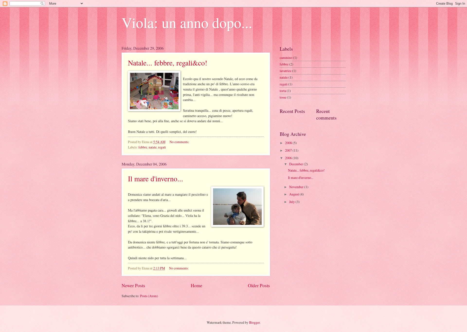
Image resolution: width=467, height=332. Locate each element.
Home (196, 285)
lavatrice (285, 70)
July (292, 201)
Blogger (254, 322)
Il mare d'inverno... (155, 178)
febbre (142, 147)
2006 (289, 158)
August (294, 194)
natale (153, 147)
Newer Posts (133, 285)
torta (283, 90)
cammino (286, 57)
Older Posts (259, 285)
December (296, 164)
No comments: (180, 141)
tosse (283, 97)
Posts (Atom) (149, 296)
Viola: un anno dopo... (187, 22)
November (296, 186)
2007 (289, 150)
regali (162, 147)
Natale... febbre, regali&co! (167, 62)
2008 (289, 142)
